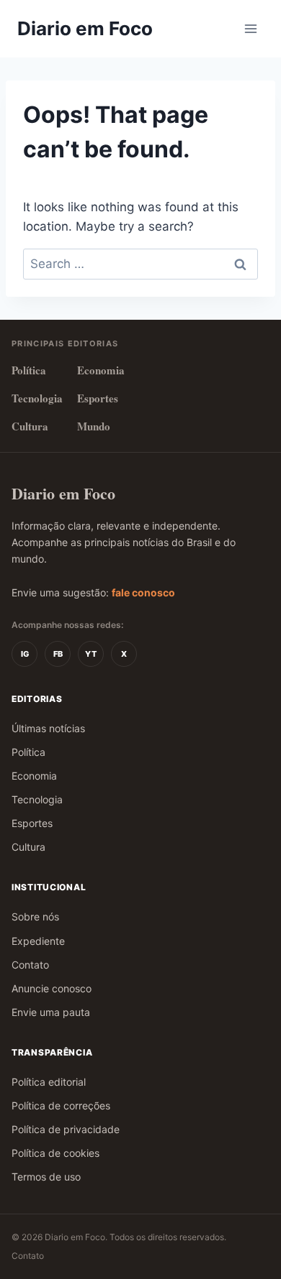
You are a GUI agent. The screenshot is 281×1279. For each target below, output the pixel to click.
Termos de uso (46, 1177)
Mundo (93, 426)
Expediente (38, 941)
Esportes (97, 398)
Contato (30, 965)
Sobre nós (35, 916)
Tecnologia (37, 398)
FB (58, 654)
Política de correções (61, 1105)
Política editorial (49, 1082)
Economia (101, 370)
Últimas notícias (48, 728)
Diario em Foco (63, 493)
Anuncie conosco (52, 988)
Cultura (30, 426)
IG (25, 654)
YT (91, 654)
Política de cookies (55, 1153)
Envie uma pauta (51, 1012)
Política (29, 370)
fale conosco (143, 592)
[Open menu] (250, 28)
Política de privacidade (66, 1129)
